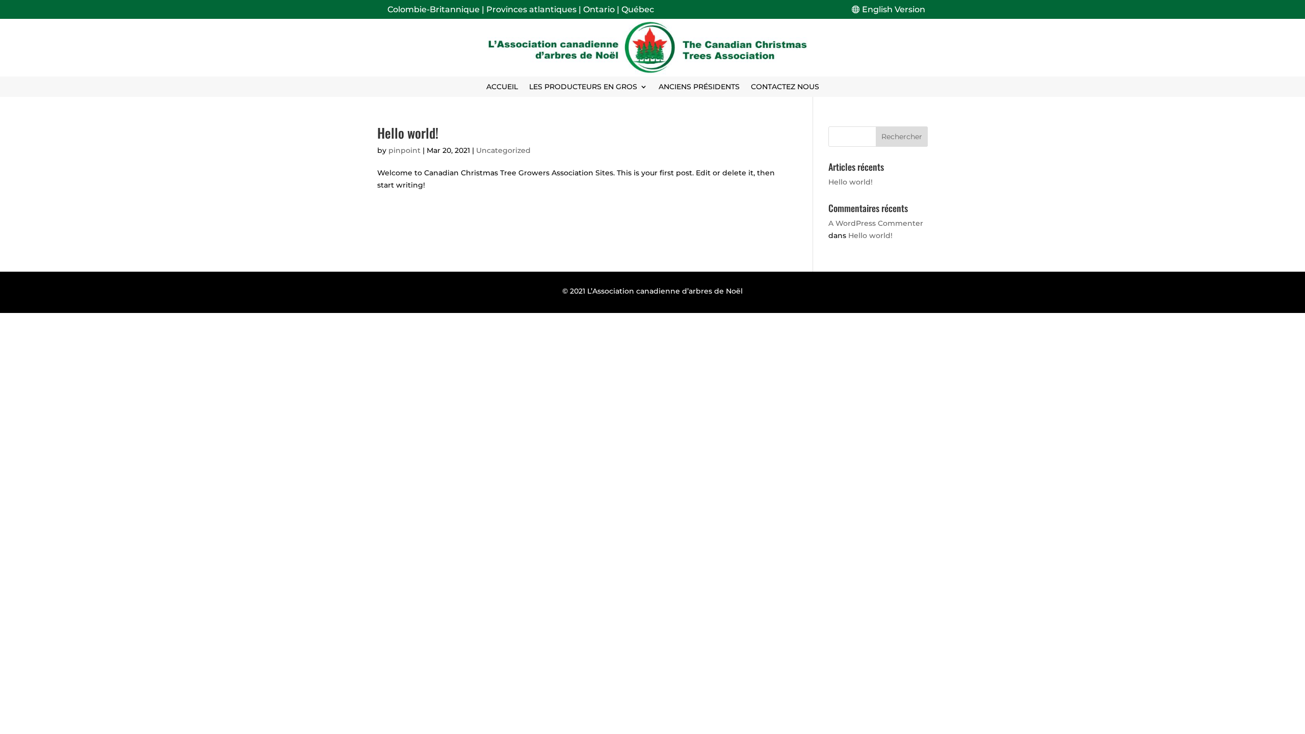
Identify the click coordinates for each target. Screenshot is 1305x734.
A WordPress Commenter (875, 223)
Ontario (599, 9)
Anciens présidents (699, 87)
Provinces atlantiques (531, 9)
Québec (637, 9)
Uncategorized (503, 150)
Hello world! (407, 133)
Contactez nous (785, 87)
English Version (893, 9)
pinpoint (404, 150)
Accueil (502, 87)
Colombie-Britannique (433, 9)
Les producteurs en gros (583, 87)
